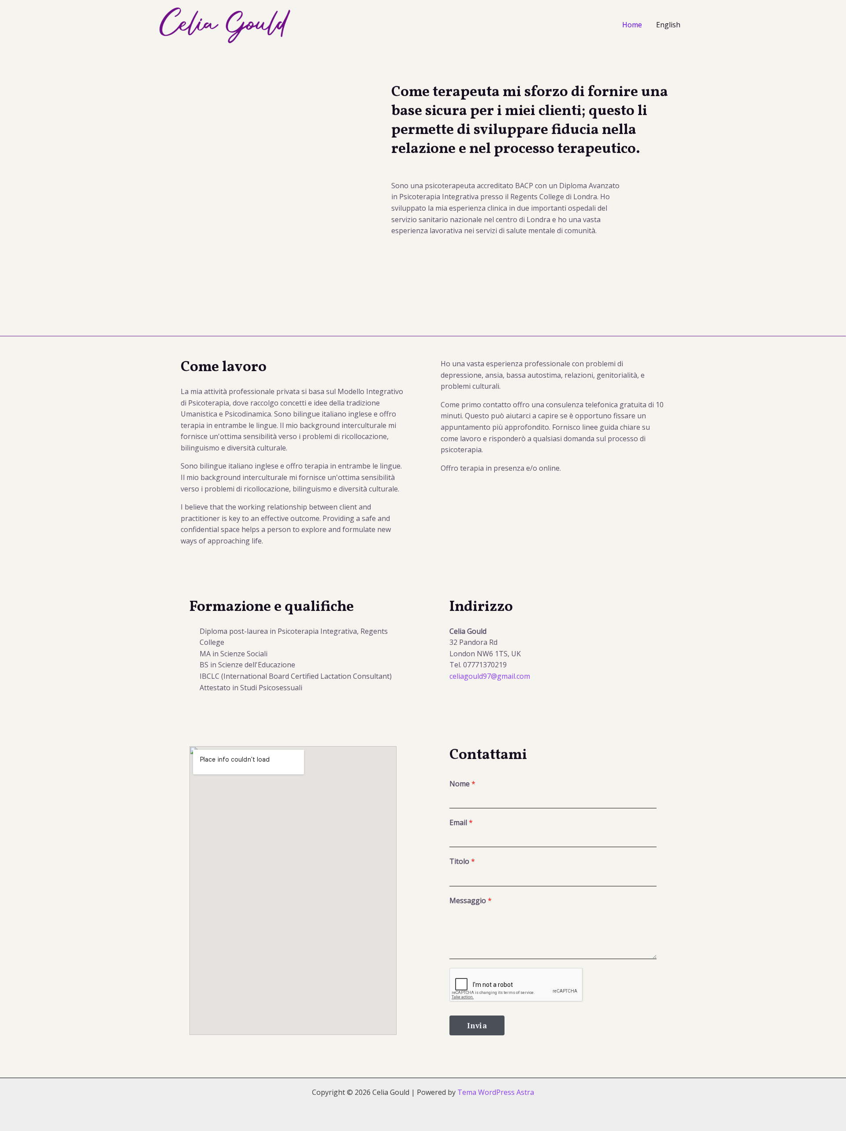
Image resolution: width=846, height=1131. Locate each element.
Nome (462, 784)
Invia (477, 1025)
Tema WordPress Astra (495, 1092)
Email (461, 822)
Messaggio (470, 900)
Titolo (462, 861)
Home (632, 25)
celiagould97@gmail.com (489, 676)
